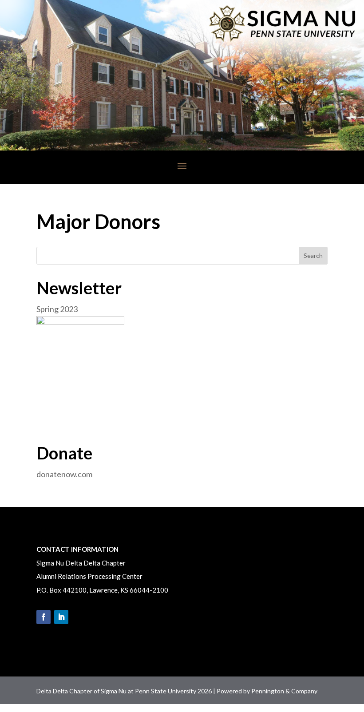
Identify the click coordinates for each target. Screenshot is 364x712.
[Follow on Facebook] (43, 617)
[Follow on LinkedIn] (61, 617)
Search (313, 255)
